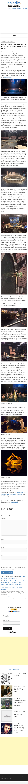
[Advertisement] (14, 22)
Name (3, 539)
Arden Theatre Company (9, 580)
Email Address (6, 620)
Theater (13, 41)
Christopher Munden (6, 51)
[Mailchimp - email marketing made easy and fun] (12, 633)
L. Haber (16, 732)
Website (3, 555)
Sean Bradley (19, 587)
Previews (8, 41)
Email (3, 547)
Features (3, 41)
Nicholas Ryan (17, 718)
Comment (3, 518)
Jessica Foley (17, 705)
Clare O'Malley (14, 582)
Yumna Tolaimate (18, 693)
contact (14, 8)
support (25, 8)
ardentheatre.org (8, 77)
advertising (19, 8)
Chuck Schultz (17, 677)
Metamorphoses (11, 587)
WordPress (19, 776)
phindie (3, 776)
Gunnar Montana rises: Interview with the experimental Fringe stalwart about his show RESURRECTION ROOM (20, 727)
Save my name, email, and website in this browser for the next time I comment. (13, 568)
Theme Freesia (14, 776)
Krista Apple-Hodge (10, 586)
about (9, 8)
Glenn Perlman (14, 584)
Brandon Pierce (19, 580)
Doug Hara (8, 584)
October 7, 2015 (16, 51)
